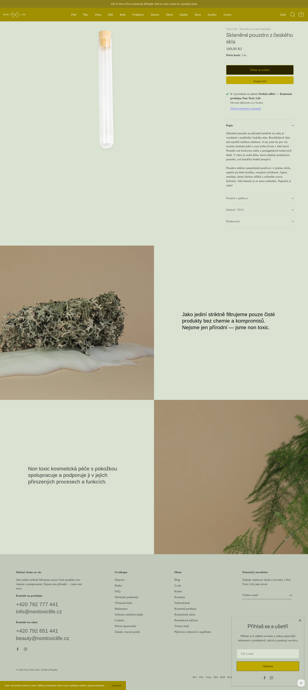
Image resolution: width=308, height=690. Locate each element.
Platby (118, 585)
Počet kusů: (233, 55)
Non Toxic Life (31, 669)
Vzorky (227, 14)
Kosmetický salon (184, 614)
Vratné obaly (181, 626)
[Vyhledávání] (292, 14)
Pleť (73, 14)
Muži (123, 14)
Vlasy (98, 14)
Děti (110, 14)
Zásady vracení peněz (127, 631)
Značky (212, 14)
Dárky (169, 14)
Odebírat (268, 666)
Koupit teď (259, 81)
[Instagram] (271, 677)
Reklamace (121, 608)
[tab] (260, 161)
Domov (155, 14)
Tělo (85, 14)
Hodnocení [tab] (233, 221)
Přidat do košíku (260, 70)
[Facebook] (264, 677)
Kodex (178, 591)
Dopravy (120, 579)
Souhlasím (116, 685)
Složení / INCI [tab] (235, 209)
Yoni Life (231, 29)
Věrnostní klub (123, 602)
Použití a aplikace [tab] (237, 198)
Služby (184, 14)
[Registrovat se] (290, 595)
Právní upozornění (125, 626)
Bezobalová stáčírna (186, 620)
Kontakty (179, 597)
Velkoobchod (182, 602)
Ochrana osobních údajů (129, 614)
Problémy (138, 14)
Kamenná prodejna (185, 608)
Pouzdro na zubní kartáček (255, 29)
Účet (283, 14)
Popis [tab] (229, 125)
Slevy (198, 14)
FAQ (117, 591)
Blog (177, 579)
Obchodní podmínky (127, 597)
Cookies (119, 620)
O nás (177, 585)
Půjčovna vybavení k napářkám (192, 631)
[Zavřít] (300, 620)
